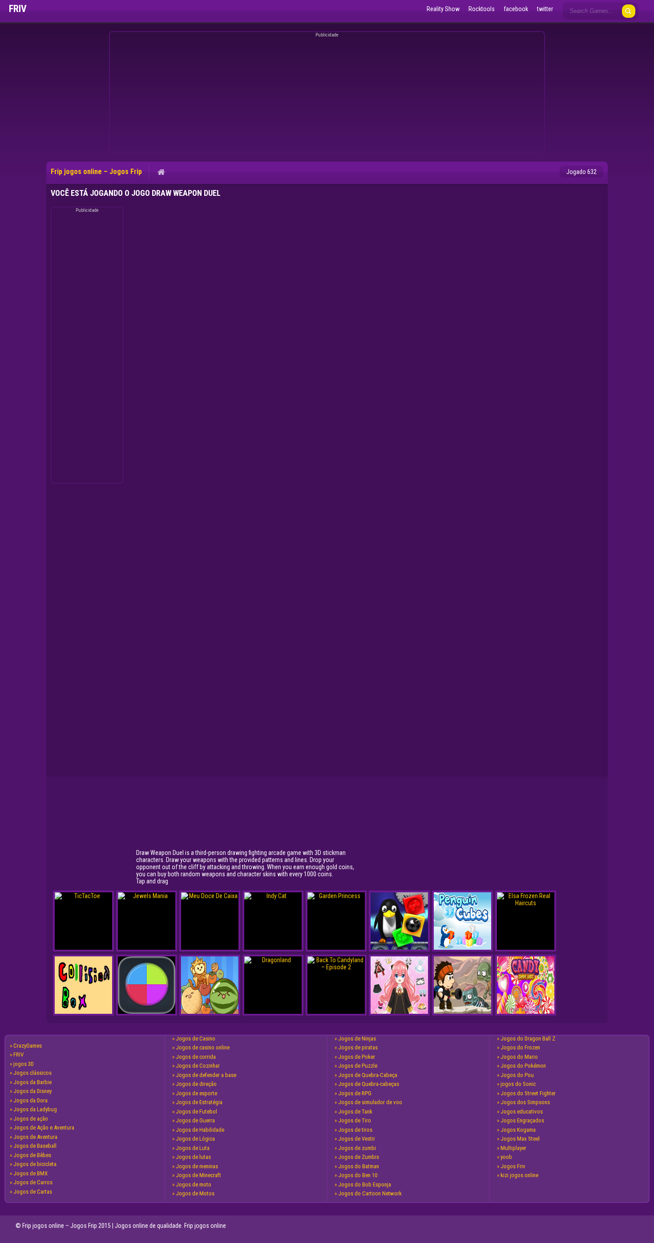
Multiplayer (513, 1148)
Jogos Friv (513, 1166)
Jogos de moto (193, 1184)
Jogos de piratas (358, 1047)
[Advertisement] (325, 93)
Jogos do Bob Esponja (364, 1184)
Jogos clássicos (32, 1072)
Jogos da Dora (30, 1100)
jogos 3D (23, 1064)
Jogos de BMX (30, 1173)
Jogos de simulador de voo (370, 1102)
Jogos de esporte (196, 1093)
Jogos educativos (522, 1111)
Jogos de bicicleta (35, 1164)
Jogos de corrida (196, 1056)
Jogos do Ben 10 (357, 1175)
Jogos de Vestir (356, 1138)
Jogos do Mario (519, 1056)
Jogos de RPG (354, 1093)
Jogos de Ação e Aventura (43, 1127)
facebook (516, 8)
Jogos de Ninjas (357, 1038)
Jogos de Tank (355, 1111)
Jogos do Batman (358, 1166)
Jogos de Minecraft (198, 1175)
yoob (506, 1157)
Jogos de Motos (195, 1193)
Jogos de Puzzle (357, 1065)
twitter (545, 8)
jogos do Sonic (518, 1084)
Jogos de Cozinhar (198, 1065)
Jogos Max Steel (520, 1138)
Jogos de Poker (356, 1056)
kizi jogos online (519, 1175)
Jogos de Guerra (195, 1120)
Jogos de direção (196, 1084)
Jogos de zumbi (357, 1148)
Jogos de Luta (193, 1148)
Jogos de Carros (32, 1182)
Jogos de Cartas (32, 1191)
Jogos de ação (30, 1118)
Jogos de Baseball (35, 1145)
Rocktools (481, 8)
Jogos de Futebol (196, 1111)
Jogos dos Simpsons (525, 1102)
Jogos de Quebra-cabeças (368, 1084)
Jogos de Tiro (354, 1120)
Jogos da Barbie (32, 1082)
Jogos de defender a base (206, 1075)
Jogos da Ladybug (35, 1109)
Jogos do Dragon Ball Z (528, 1038)
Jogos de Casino (195, 1038)
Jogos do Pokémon (523, 1065)
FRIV (18, 1054)
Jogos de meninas (197, 1166)
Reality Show (443, 8)
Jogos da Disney (32, 1091)
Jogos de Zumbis (358, 1157)
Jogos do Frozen (520, 1047)
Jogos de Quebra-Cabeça (367, 1075)
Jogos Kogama (518, 1129)
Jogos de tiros (355, 1129)
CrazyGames (27, 1045)
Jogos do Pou (517, 1075)
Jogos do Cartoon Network (370, 1193)
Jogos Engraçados (522, 1120)
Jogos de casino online (203, 1047)
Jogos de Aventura (35, 1137)
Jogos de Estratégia (199, 1102)
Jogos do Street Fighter (528, 1093)
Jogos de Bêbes (32, 1155)
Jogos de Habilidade (200, 1129)
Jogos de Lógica (195, 1138)
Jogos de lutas (193, 1157)
